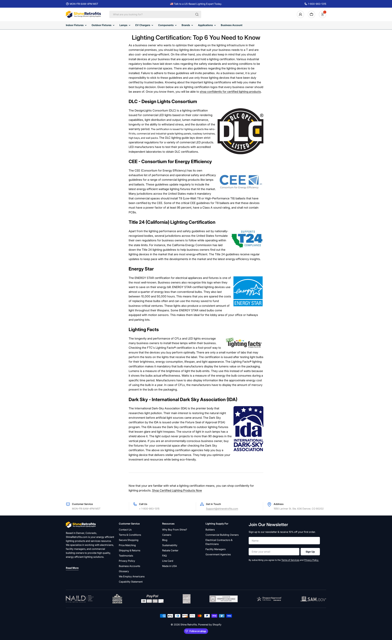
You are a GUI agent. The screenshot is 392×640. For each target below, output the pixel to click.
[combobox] (155, 14)
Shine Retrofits (188, 624)
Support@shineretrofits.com (222, 508)
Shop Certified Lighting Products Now (177, 490)
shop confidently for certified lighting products (230, 91)
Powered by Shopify (209, 624)
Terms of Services (290, 560)
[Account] (300, 14)
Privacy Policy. (311, 560)
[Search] (197, 14)
